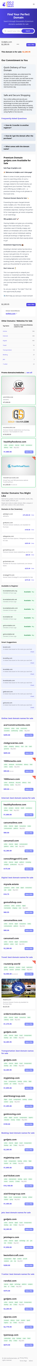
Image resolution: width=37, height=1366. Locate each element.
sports (25, 1179)
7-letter (15, 1037)
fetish (28, 1338)
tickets (30, 1179)
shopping (11, 746)
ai (8, 1286)
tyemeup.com (11, 1334)
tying (13, 1338)
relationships (7, 1338)
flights (5, 1099)
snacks (11, 767)
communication (8, 828)
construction (24, 728)
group (11, 1102)
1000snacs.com (12, 779)
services (16, 1117)
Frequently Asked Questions (14, 118)
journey (6, 969)
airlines (30, 1099)
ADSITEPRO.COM (8, 397)
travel (23, 967)
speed (28, 1320)
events (5, 1181)
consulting (28, 862)
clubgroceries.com (13, 742)
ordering (6, 785)
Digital (5, 340)
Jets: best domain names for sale (16, 1212)
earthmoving (14, 730)
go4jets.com (10, 313)
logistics (31, 1117)
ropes (24, 1338)
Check (32, 652)
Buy (33, 592)
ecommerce (29, 445)
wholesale (11, 764)
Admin (31, 1361)
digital (16, 826)
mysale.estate (11, 884)
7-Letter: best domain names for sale (17, 1274)
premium (17, 969)
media (29, 826)
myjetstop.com (12, 1077)
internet (17, 445)
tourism (12, 969)
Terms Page (23, 1361)
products (11, 445)
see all (29, 372)
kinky (10, 1340)
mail (16, 846)
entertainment (12, 1179)
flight (30, 1081)
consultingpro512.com (16, 858)
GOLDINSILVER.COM (9, 427)
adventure (11, 967)
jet (10, 1083)
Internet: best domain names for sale (18, 798)
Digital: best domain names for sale (17, 877)
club (26, 746)
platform (16, 828)
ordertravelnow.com (15, 1013)
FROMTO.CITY (7, 1000)
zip (10, 1322)
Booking (5, 355)
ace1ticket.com (12, 1175)
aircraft (25, 1258)
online (5, 445)
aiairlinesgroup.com (14, 1095)
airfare (25, 1081)
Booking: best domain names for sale (17, 1133)
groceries (6, 748)
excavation (7, 730)
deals (29, 1017)
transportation (27, 1035)
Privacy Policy (24, 1358)
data (5, 1286)
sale (5, 890)
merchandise (19, 764)
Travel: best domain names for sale (17, 957)
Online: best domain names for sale (17, 718)
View (32, 515)
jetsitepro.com (11, 1237)
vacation (18, 967)
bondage (19, 1338)
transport (6, 1320)
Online (5, 331)
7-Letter (5, 364)
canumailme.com (13, 822)
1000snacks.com (12, 760)
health (22, 445)
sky (15, 1261)
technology (22, 1240)
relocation (6, 1120)
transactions (23, 826)
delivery (6, 447)
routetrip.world (12, 963)
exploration (29, 967)
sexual (5, 1340)
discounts (18, 782)
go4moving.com (12, 1114)
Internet (5, 336)
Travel (4, 345)
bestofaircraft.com (14, 1255)
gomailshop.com (12, 902)
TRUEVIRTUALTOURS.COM (11, 478)
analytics (6, 864)
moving (13, 1120)
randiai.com (10, 1280)
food (11, 447)
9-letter (23, 969)
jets (11, 1037)
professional (13, 864)
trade (17, 728)
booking (6, 1037)
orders (21, 730)
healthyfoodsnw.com (15, 441)
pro (28, 1240)
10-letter (17, 1181)
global (5, 967)
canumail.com (11, 840)
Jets (4, 359)
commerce (7, 728)
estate (9, 890)
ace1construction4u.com (17, 724)
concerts (11, 1181)
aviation (6, 1083)
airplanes (6, 1261)
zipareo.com (10, 1316)
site (5, 1243)
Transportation (7, 350)
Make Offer (30, 45)
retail (30, 746)
